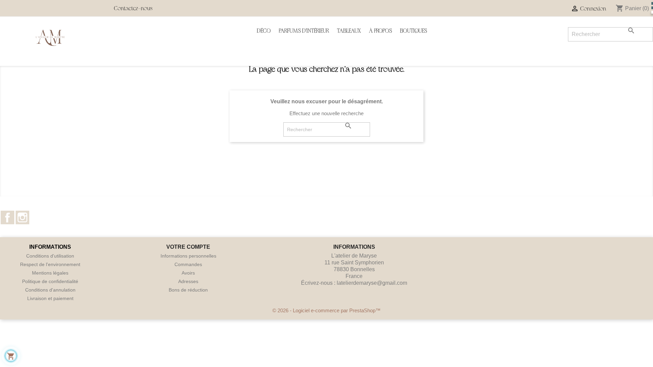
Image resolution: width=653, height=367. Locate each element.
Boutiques (413, 31)
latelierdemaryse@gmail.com (372, 283)
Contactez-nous (133, 9)
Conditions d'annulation (50, 290)
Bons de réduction (188, 290)
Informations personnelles (188, 256)
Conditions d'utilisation (50, 256)
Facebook (7, 217)
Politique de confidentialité (50, 281)
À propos (380, 31)
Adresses (188, 281)
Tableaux (349, 31)
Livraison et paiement (50, 298)
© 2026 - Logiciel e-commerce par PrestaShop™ (326, 310)
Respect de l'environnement (50, 264)
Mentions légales (50, 273)
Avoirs (188, 273)
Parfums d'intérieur (304, 31)
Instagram (22, 217)
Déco (264, 31)
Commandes (188, 264)
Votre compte (188, 247)
